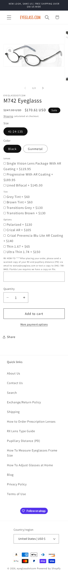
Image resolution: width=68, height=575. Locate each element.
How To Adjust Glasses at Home (30, 465)
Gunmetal (35, 149)
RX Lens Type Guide (21, 431)
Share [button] (11, 337)
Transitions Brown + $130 (26, 213)
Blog (10, 474)
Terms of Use (16, 494)
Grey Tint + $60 (18, 196)
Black (12, 149)
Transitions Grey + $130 (25, 207)
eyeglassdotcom (26, 568)
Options (7, 219)
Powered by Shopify (49, 568)
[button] (9, 17)
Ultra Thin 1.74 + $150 (23, 252)
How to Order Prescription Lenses (31, 421)
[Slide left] (25, 88)
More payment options (34, 324)
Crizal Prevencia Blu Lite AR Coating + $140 (33, 238)
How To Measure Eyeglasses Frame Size (32, 452)
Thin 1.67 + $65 (18, 246)
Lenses (6, 158)
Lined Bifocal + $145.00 (25, 185)
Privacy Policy (17, 484)
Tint (5, 191)
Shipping (8, 116)
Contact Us (15, 383)
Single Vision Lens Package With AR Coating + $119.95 (32, 166)
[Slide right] (43, 88)
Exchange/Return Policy (24, 402)
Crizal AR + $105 (19, 230)
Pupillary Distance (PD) (23, 441)
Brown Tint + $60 (20, 202)
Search (12, 392)
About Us (13, 373)
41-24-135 (15, 131)
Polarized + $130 (19, 224)
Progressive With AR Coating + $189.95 (28, 177)
